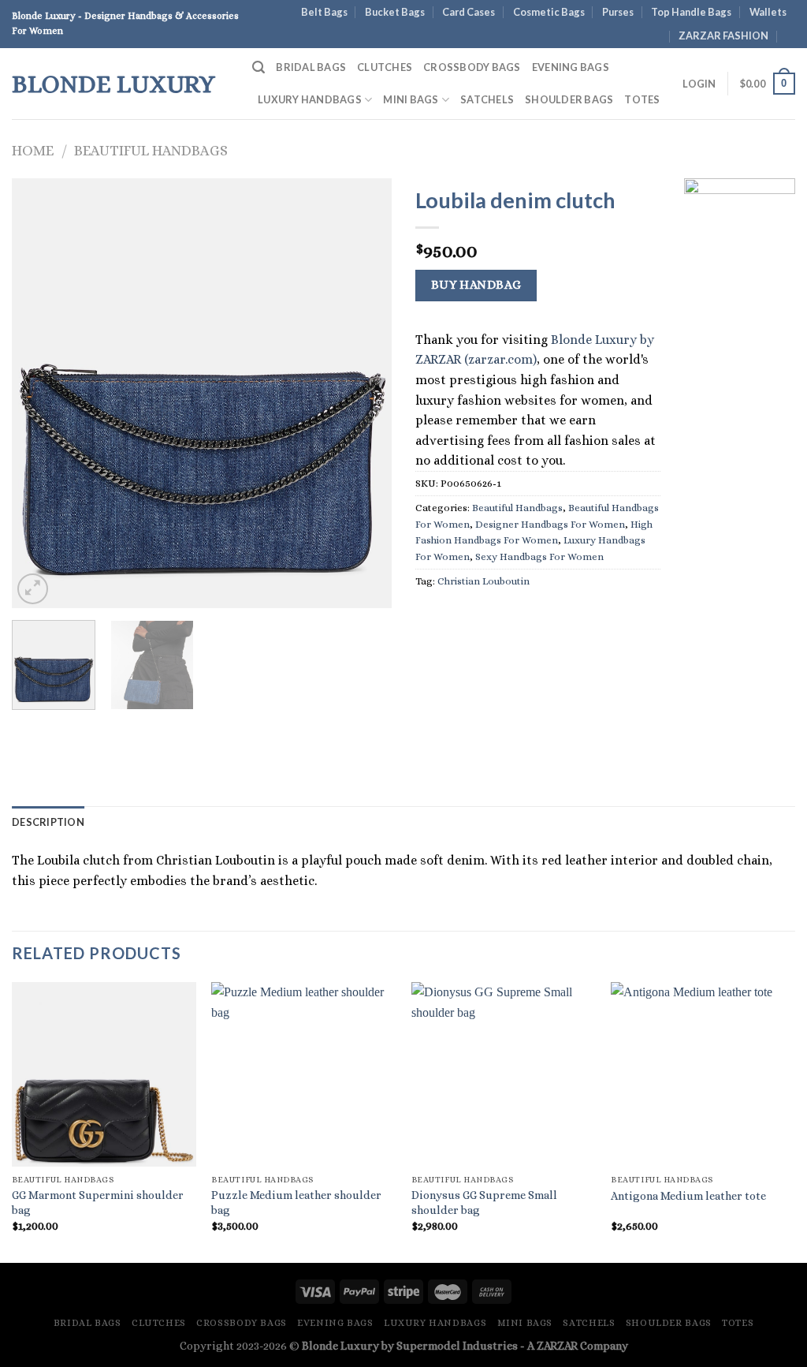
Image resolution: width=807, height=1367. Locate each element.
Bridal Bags (311, 67)
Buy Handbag (476, 285)
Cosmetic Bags (549, 12)
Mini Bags (410, 99)
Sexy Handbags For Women (539, 556)
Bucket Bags (395, 12)
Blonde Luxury (113, 83)
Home (33, 150)
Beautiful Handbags (151, 150)
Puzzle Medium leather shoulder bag (296, 1202)
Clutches (384, 67)
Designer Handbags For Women (550, 524)
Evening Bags (570, 67)
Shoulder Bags (569, 99)
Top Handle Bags (691, 12)
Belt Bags (324, 12)
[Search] (258, 67)
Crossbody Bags (472, 67)
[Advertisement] (739, 497)
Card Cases (468, 12)
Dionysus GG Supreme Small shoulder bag (484, 1202)
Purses (618, 12)
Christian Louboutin (483, 581)
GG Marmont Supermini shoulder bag (98, 1202)
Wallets (768, 12)
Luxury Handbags (310, 99)
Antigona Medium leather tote (688, 1196)
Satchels (487, 99)
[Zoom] (32, 588)
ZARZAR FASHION (723, 35)
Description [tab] (48, 822)
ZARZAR (557, 1345)
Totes (642, 99)
